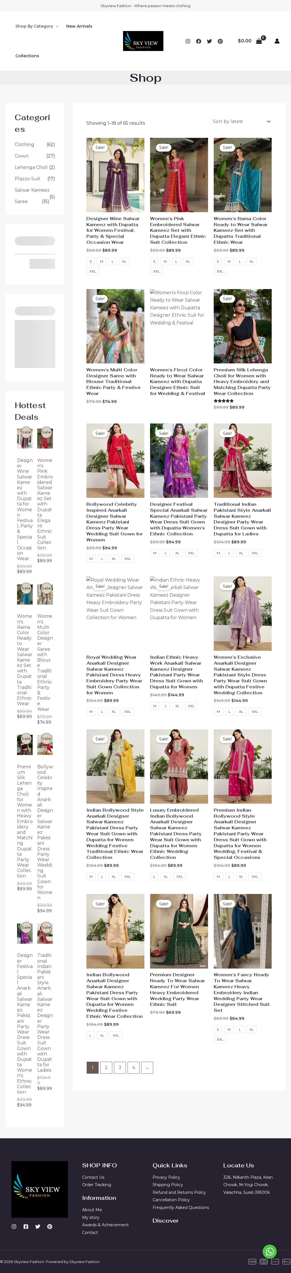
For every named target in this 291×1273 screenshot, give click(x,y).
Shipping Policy (168, 1184)
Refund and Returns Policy (179, 1192)
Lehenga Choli (31, 167)
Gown (21, 156)
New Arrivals (79, 26)
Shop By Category (34, 26)
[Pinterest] (49, 1226)
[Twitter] (209, 41)
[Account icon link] (277, 41)
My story (90, 1217)
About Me (92, 1209)
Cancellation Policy (171, 1199)
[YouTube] (220, 41)
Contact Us (93, 1177)
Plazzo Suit (27, 178)
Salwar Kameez (32, 190)
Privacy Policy (166, 1177)
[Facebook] (198, 41)
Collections (27, 55)
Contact (90, 1232)
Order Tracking (96, 1184)
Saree (21, 201)
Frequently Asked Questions (181, 1207)
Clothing (24, 144)
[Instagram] (187, 41)
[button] (55, 26)
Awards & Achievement (105, 1224)
